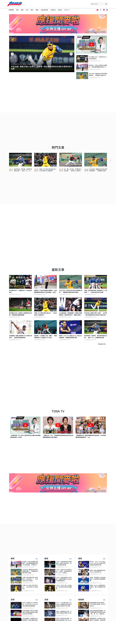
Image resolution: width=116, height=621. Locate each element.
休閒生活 (53, 10)
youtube (97, 10)
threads (107, 10)
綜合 (27, 10)
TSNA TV (66, 10)
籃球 (22, 10)
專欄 (37, 10)
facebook (100, 10)
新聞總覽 (11, 10)
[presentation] (12, 54)
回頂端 (112, 556)
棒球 (17, 10)
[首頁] (15, 4)
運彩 (32, 10)
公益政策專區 (44, 10)
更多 (37, 559)
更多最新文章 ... (102, 344)
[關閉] (106, 15)
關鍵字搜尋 (99, 4)
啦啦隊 (60, 10)
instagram (104, 10)
